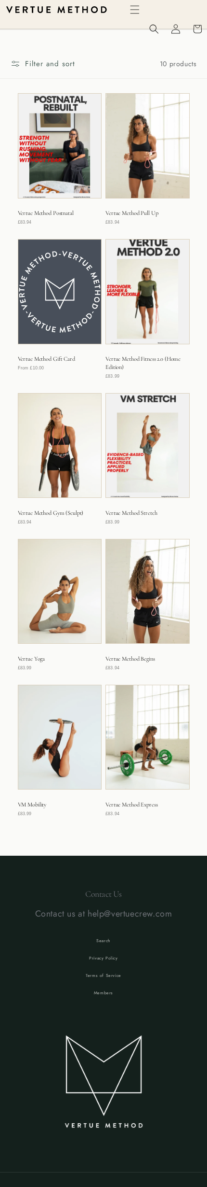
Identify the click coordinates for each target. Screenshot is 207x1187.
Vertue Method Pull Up (131, 213)
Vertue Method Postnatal (46, 213)
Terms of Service (103, 975)
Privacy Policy (103, 958)
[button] (134, 9)
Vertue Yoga (31, 659)
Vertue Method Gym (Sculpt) (51, 513)
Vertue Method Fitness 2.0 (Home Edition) (143, 362)
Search (103, 941)
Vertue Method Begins (130, 659)
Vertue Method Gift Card (46, 359)
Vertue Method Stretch (131, 513)
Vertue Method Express (131, 804)
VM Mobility (32, 804)
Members (103, 993)
